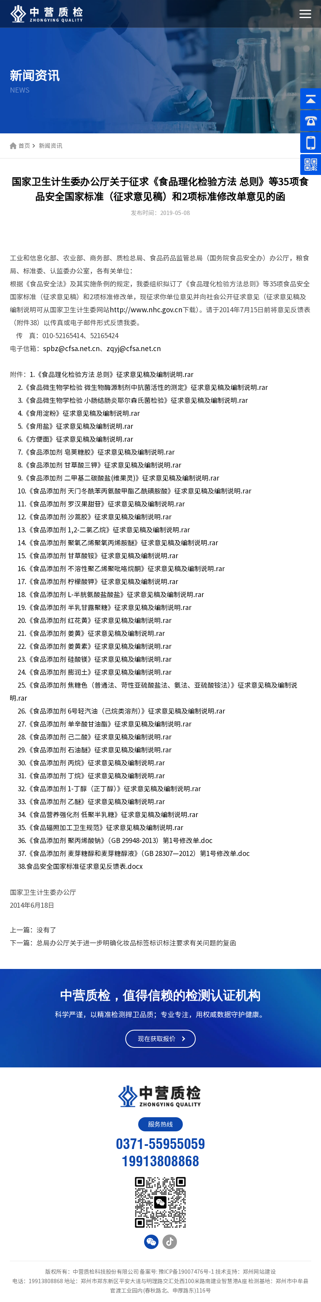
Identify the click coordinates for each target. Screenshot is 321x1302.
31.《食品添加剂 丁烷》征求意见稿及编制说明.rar (91, 775)
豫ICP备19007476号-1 (186, 1272)
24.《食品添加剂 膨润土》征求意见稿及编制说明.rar (94, 672)
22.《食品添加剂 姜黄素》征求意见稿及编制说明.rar (94, 646)
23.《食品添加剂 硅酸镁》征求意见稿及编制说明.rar (94, 659)
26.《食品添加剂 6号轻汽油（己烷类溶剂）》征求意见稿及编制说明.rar (121, 711)
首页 (24, 146)
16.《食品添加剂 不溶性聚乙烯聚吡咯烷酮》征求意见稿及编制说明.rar (121, 568)
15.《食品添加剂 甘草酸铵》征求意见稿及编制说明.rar (98, 555)
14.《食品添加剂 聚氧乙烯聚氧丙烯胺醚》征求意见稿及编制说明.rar (118, 542)
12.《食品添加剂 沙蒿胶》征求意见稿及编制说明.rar (94, 517)
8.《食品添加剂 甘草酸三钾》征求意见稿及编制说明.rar (99, 465)
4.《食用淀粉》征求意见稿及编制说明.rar (79, 413)
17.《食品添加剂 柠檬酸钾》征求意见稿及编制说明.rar (98, 581)
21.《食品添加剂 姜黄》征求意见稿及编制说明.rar (91, 633)
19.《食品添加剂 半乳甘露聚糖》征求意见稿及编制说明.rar (104, 607)
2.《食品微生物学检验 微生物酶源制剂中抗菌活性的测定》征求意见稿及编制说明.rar (143, 387)
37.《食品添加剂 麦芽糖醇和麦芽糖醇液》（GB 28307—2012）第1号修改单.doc (134, 853)
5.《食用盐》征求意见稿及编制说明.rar (75, 426)
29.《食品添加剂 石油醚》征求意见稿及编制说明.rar (94, 750)
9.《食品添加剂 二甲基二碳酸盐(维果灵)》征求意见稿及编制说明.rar (118, 478)
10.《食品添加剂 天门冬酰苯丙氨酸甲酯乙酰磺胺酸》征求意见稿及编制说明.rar (134, 491)
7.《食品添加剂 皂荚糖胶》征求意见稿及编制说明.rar (96, 452)
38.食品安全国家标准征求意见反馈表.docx (80, 866)
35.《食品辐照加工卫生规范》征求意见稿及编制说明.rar (100, 827)
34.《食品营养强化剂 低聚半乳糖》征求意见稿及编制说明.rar (108, 814)
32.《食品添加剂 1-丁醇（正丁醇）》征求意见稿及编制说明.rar (109, 788)
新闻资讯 (50, 146)
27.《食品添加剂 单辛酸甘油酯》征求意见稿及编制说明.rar (104, 724)
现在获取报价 (156, 1039)
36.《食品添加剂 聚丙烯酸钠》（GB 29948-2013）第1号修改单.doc (115, 840)
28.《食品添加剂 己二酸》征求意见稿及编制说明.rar (94, 737)
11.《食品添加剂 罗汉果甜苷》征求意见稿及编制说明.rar (101, 504)
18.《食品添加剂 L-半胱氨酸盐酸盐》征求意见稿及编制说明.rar (111, 594)
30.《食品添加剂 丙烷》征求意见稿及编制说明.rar (91, 762)
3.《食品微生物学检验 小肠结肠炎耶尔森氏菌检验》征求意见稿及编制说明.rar (133, 400)
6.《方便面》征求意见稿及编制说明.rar (75, 439)
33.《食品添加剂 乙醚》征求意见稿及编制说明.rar (91, 801)
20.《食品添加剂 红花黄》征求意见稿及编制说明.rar (94, 620)
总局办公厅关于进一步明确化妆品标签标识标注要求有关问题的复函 (136, 943)
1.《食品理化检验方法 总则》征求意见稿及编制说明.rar (111, 374)
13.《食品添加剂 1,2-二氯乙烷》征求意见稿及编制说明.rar (104, 529)
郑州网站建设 (259, 1272)
